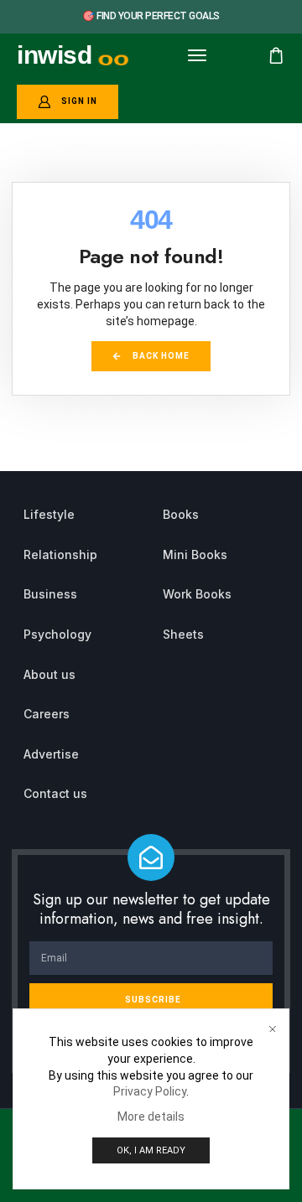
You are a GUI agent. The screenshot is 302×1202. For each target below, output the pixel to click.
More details (151, 1116)
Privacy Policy (149, 1091)
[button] (197, 55)
